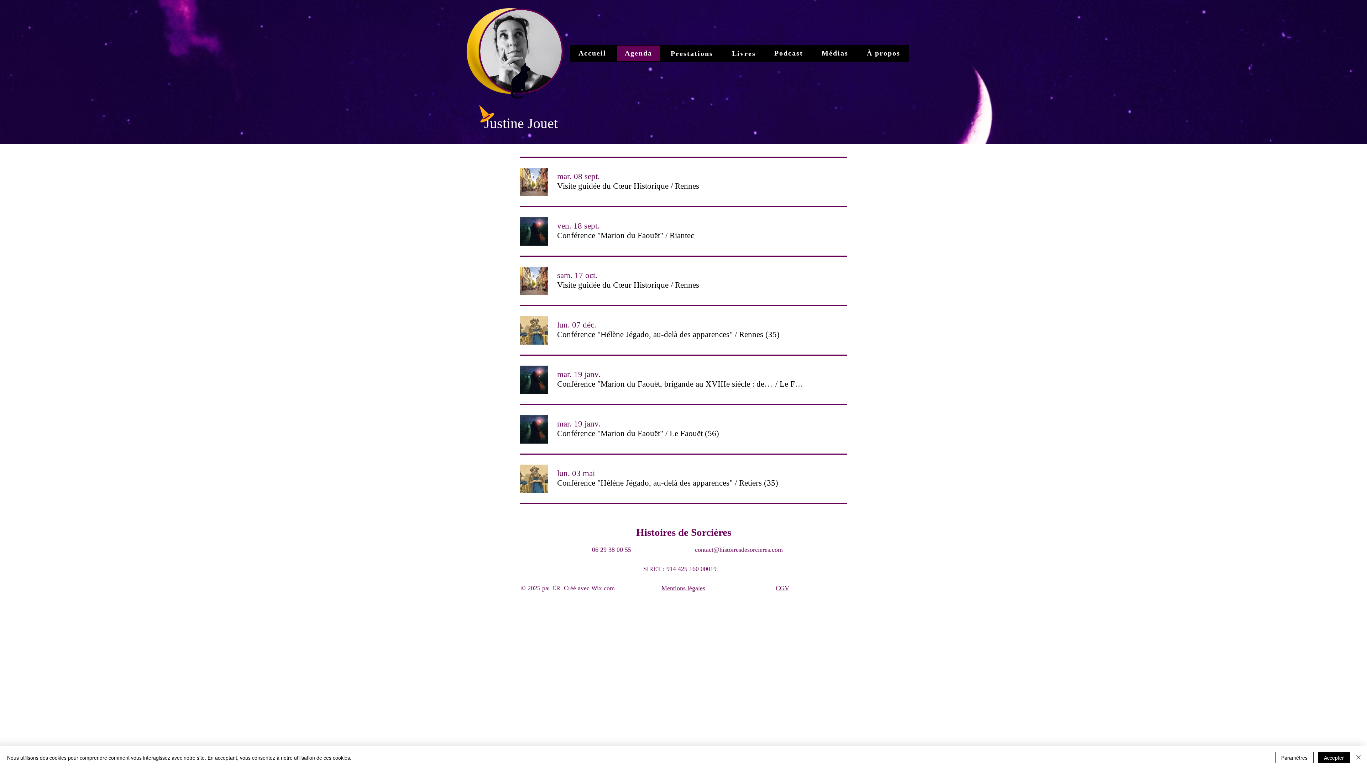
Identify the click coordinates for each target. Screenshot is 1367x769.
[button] (613, 186)
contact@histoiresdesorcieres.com (739, 549)
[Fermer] (1358, 757)
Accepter (1334, 757)
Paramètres (1294, 757)
